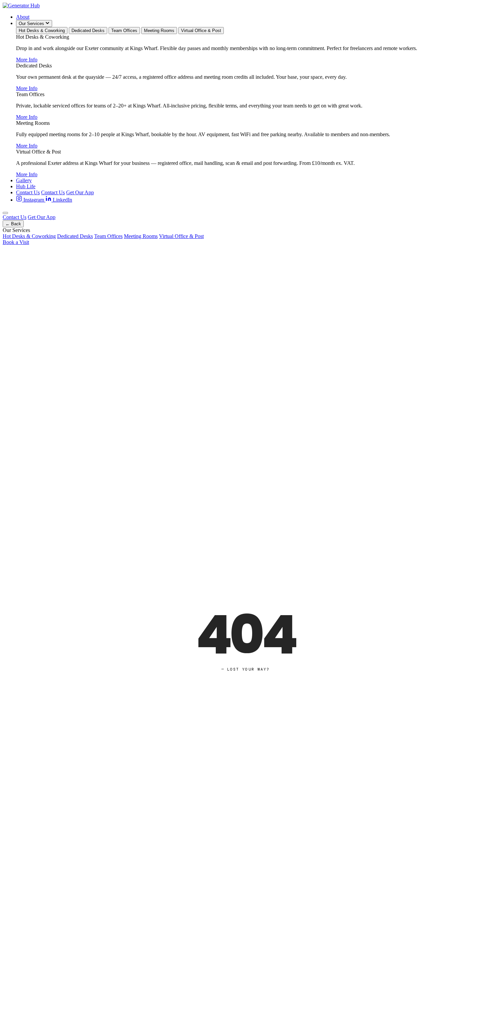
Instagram (33, 200)
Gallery (24, 180)
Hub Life (25, 186)
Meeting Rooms (159, 30)
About (22, 17)
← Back (13, 223)
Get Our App (80, 192)
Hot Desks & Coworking (42, 30)
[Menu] (5, 213)
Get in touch (277, 763)
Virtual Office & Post (201, 30)
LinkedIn (61, 200)
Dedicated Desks (88, 30)
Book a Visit (16, 242)
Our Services (32, 23)
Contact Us (28, 192)
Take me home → (222, 763)
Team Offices (124, 30)
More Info (26, 59)
